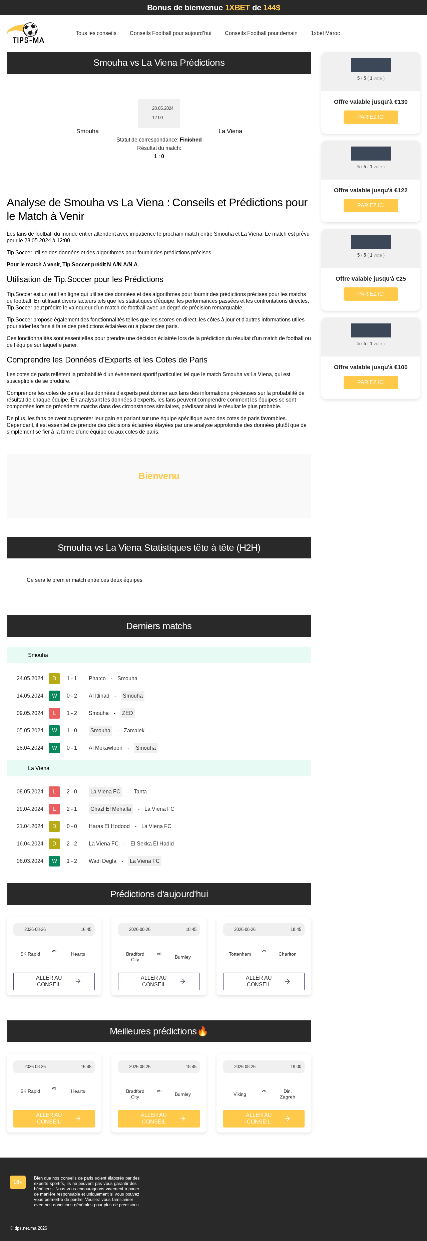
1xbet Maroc (325, 33)
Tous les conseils (96, 33)
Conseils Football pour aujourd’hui (170, 33)
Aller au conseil (49, 981)
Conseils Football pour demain (261, 33)
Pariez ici (371, 117)
